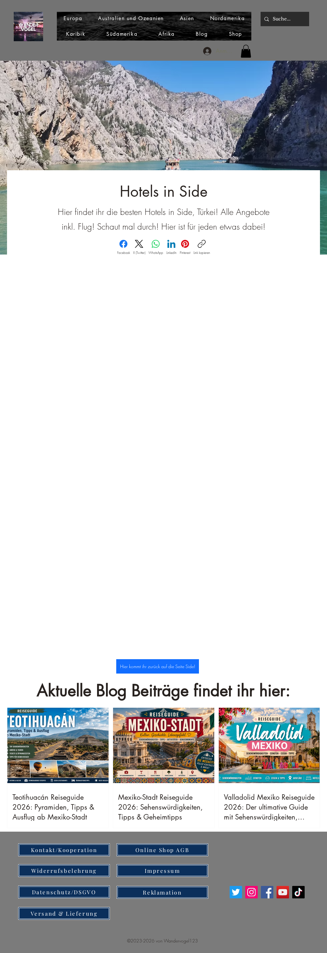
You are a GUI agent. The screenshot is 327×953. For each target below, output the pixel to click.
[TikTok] (298, 892)
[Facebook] (267, 892)
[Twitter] (236, 892)
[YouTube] (283, 892)
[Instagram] (251, 892)
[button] (245, 51)
